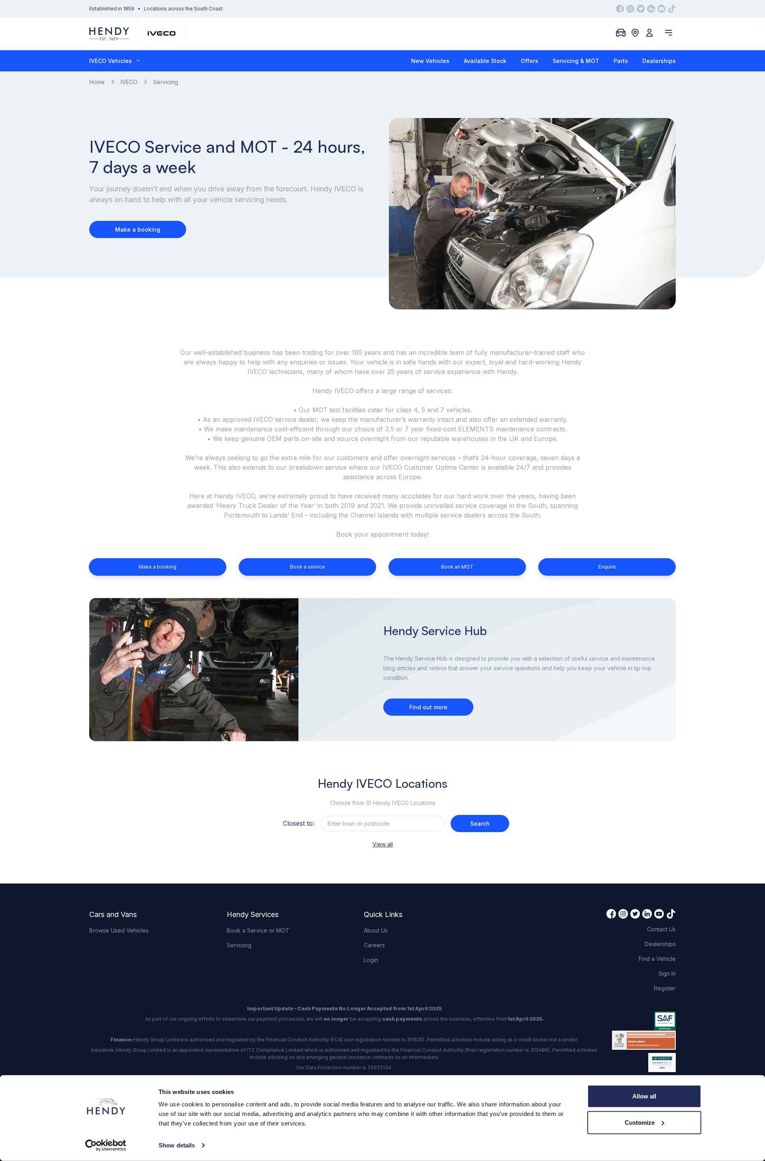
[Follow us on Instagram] (630, 9)
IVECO (129, 82)
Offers (529, 60)
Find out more (428, 707)
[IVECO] (161, 34)
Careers (374, 945)
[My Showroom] (621, 32)
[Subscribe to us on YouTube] (661, 9)
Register (665, 988)
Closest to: (298, 823)
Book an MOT (457, 567)
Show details (177, 1145)
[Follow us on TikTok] (672, 9)
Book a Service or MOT (258, 930)
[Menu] (668, 32)
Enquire (607, 567)
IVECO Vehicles (110, 60)
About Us (376, 930)
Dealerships (659, 60)
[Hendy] (109, 34)
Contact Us (661, 929)
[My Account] (649, 32)
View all (383, 844)
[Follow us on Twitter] (641, 9)
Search (480, 823)
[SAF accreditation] (644, 1021)
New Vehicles (430, 60)
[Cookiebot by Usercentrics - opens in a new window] (106, 1145)
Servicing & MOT (576, 60)
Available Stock (485, 60)
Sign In (667, 973)
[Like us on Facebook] (620, 9)
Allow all (644, 1096)
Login (371, 959)
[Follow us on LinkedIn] (651, 9)
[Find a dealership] (635, 32)
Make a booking (137, 229)
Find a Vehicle (657, 958)
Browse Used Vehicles (119, 930)
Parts (621, 60)
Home (97, 82)
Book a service (307, 567)
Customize (640, 1122)
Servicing (239, 945)
